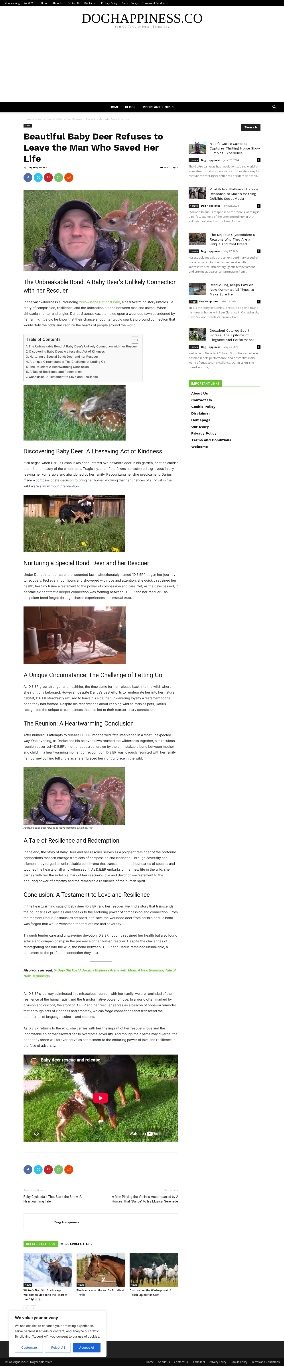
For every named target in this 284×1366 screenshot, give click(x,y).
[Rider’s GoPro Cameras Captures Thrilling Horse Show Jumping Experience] (197, 148)
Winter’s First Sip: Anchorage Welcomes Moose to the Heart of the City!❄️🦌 (45, 1295)
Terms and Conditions (155, 3)
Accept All (86, 1347)
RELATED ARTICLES (40, 1244)
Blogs (130, 107)
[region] (57, 1333)
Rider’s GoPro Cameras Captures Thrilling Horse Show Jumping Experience (235, 148)
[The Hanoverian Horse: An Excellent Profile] (101, 1270)
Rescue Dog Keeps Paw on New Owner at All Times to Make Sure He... (232, 289)
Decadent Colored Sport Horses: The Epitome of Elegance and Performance (232, 335)
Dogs (193, 301)
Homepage (201, 420)
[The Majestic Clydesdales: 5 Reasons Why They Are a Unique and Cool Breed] (197, 239)
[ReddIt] (68, 177)
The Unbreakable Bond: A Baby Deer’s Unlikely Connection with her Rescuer (83, 346)
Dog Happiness (37, 167)
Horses (194, 160)
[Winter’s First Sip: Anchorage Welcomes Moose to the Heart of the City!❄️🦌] (48, 1270)
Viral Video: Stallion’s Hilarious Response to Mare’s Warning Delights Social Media (234, 194)
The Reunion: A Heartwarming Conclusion (59, 367)
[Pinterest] (48, 177)
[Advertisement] (142, 68)
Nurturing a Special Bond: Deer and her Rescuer (64, 356)
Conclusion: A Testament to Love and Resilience (63, 377)
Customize (29, 1347)
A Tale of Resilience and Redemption (56, 371)
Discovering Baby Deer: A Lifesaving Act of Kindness (67, 351)
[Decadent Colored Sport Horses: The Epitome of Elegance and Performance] (197, 334)
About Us (58, 3)
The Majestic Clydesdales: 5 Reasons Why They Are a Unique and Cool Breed (232, 239)
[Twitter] (38, 177)
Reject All (58, 1347)
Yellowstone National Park (99, 302)
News (39, 119)
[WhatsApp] (58, 177)
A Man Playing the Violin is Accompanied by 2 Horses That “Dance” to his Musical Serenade (145, 1199)
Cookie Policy (130, 3)
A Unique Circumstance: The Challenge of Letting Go (67, 361)
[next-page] (33, 1308)
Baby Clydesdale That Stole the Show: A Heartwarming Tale (53, 1199)
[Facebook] (28, 177)
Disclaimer (90, 3)
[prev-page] (26, 1308)
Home (44, 3)
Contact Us (73, 3)
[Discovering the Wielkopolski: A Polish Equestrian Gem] (154, 1270)
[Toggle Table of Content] (133, 340)
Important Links (156, 107)
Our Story (200, 427)
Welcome (199, 447)
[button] (274, 107)
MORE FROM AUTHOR (77, 1244)
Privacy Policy (109, 3)
